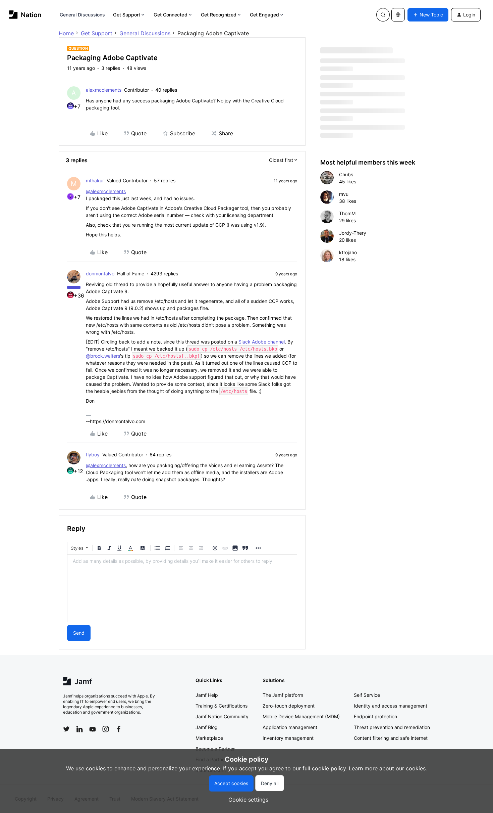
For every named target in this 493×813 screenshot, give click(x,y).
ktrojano (348, 252)
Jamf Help (207, 695)
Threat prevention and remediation (392, 727)
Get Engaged (264, 14)
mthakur (95, 180)
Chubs (346, 174)
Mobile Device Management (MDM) (301, 716)
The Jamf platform (283, 695)
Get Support (126, 14)
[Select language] (398, 14)
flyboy (93, 454)
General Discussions (82, 14)
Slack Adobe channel (261, 342)
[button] (427, 14)
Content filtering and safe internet (391, 738)
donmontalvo (100, 273)
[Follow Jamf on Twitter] (66, 729)
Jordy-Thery (352, 233)
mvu (343, 194)
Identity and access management (390, 706)
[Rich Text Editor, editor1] (182, 588)
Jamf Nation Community (222, 716)
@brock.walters (103, 356)
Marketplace (209, 738)
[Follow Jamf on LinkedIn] (79, 729)
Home (66, 33)
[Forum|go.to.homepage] (25, 14)
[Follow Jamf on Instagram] (105, 729)
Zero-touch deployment (289, 706)
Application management (290, 727)
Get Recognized (218, 14)
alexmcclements (103, 90)
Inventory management (288, 738)
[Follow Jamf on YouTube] (92, 729)
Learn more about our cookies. (388, 768)
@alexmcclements (106, 191)
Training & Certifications (222, 706)
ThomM (347, 213)
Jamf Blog (207, 727)
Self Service (367, 695)
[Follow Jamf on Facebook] (118, 729)
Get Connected (170, 14)
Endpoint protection (375, 716)
